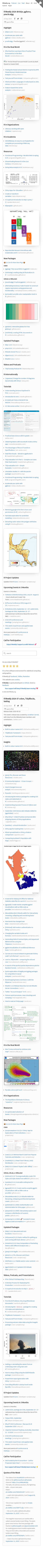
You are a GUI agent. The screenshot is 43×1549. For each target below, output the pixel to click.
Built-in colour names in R (13, 729)
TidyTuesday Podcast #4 (13, 369)
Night (10, 6)
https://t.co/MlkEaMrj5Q (20, 1482)
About (28, 3)
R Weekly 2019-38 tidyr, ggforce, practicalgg (17, 13)
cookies (17, 680)
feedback (5, 685)
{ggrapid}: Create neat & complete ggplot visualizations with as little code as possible (18, 907)
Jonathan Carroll (33, 715)
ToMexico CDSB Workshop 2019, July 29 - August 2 (22, 595)
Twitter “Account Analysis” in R (15, 992)
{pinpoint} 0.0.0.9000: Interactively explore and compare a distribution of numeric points (20, 1213)
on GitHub (25, 683)
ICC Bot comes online (12, 406)
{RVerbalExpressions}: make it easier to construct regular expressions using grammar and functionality (21, 288)
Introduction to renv (12, 397)
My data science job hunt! (13, 1090)
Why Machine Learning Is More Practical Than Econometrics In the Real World (20, 53)
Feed (23, 3)
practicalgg (9, 41)
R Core (15, 582)
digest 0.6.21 (9, 355)
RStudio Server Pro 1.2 (12, 352)
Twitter (20, 676)
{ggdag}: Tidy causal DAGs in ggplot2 (17, 269)
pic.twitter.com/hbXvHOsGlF (15, 1492)
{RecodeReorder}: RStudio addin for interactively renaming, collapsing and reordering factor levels (21, 915)
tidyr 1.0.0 (8, 345)
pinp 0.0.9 (8, 348)
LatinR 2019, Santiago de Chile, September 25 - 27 (21, 1410)
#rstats (30, 1503)
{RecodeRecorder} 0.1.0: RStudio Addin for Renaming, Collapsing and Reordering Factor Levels (20, 1198)
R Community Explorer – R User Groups (18, 781)
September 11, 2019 (12, 1541)
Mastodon (26, 676)
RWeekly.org (6, 3)
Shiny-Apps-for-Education (14, 190)
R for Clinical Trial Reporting (14, 1279)
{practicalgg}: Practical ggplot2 (15, 282)
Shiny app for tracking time (14, 829)
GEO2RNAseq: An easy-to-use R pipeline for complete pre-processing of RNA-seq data (19, 143)
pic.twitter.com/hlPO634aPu (15, 1536)
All (31, 3)
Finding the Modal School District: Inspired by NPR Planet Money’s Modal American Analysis (22, 72)
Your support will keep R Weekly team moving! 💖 (21, 688)
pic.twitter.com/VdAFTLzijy (15, 1508)
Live (19, 3)
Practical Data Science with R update (17, 436)
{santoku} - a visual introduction (16, 825)
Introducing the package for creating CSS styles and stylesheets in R (21, 1309)
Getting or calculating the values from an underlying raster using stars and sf (18, 1366)
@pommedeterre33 (31, 1526)
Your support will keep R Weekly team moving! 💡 (21, 1467)
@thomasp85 (16, 1526)
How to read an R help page (14, 1001)
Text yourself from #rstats (13, 78)
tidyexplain (9, 206)
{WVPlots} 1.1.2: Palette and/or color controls (20, 1261)
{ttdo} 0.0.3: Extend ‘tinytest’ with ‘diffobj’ (18, 1166)
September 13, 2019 (12, 1513)
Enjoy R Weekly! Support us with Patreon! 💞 (21, 644)
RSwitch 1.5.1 (9, 359)
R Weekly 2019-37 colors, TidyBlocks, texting (19, 700)
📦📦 (14, 262)
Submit (4, 6)
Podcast (13, 3)
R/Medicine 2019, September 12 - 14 (17, 609)
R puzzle (8, 793)
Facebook (13, 676)
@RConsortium (19, 1480)
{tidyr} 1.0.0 (9, 32)
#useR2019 (20, 1477)
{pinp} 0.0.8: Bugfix (11, 1252)
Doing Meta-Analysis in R (13, 167)
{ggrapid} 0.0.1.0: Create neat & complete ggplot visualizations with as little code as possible (21, 1190)
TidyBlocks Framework (12, 733)
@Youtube (28, 1480)
